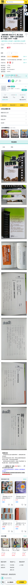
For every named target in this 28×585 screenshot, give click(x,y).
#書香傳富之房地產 (7, 41)
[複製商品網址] (16, 81)
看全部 (25, 536)
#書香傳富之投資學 (19, 41)
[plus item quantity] (16, 53)
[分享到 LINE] (13, 81)
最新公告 (12, 570)
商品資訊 (14, 142)
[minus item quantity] (8, 53)
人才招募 (21, 565)
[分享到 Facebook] (9, 81)
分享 (25, 93)
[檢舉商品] (20, 81)
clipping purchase (11, 504)
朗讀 (25, 6)
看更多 (24, 479)
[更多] (25, 86)
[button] (4, 105)
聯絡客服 (12, 567)
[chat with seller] (2, 582)
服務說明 (3, 567)
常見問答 (12, 565)
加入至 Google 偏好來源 (25, 10)
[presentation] (26, 34)
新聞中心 (3, 565)
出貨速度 (13, 95)
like (8, 504)
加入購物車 (10, 582)
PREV (1, 133)
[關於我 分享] (25, 86)
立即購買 (21, 582)
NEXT (27, 133)
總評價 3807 (5, 99)
